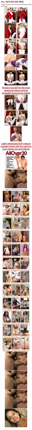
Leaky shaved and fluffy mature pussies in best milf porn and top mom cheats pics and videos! (16, 146)
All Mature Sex (12, 1)
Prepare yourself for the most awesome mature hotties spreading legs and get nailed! (16, 90)
